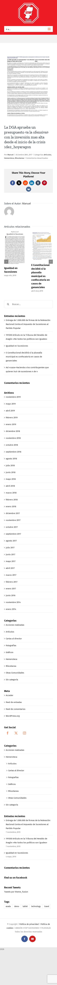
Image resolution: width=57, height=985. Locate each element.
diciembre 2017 (13, 513)
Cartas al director (14, 638)
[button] (6, 262)
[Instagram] (24, 733)
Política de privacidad (29, 924)
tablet (25, 906)
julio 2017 (10, 547)
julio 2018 (10, 465)
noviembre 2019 (13, 397)
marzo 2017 (11, 575)
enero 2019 (11, 424)
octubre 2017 (12, 527)
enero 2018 (11, 506)
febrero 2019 (12, 417)
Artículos (47, 155)
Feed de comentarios (15, 709)
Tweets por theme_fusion (16, 892)
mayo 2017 (10, 561)
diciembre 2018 (13, 431)
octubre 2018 (12, 445)
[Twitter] (16, 733)
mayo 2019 (11, 404)
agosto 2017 (11, 541)
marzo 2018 (11, 493)
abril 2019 (10, 410)
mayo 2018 (11, 479)
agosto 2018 (11, 458)
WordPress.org (13, 716)
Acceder (9, 695)
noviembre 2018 (13, 438)
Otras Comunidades (15, 673)
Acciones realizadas (15, 625)
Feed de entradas (14, 702)
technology (36, 906)
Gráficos (9, 652)
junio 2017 (10, 554)
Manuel (10, 155)
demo (16, 906)
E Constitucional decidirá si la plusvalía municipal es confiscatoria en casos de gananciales (40, 276)
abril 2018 (10, 486)
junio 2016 (10, 595)
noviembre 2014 (13, 602)
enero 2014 (11, 609)
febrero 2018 (12, 499)
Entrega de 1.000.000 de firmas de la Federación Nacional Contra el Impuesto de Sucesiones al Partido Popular (28, 324)
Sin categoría (12, 679)
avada (8, 906)
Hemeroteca (9, 158)
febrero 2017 (11, 582)
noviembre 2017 (13, 520)
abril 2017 (10, 568)
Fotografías (11, 645)
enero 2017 (11, 588)
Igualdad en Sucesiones (17, 346)
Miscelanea (19, 158)
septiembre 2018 (13, 452)
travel (46, 906)
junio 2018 (10, 472)
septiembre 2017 (13, 534)
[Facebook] (7, 733)
